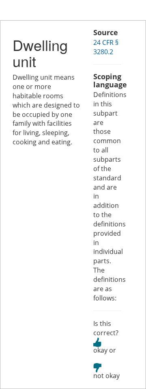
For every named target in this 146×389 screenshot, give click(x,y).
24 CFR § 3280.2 (105, 47)
